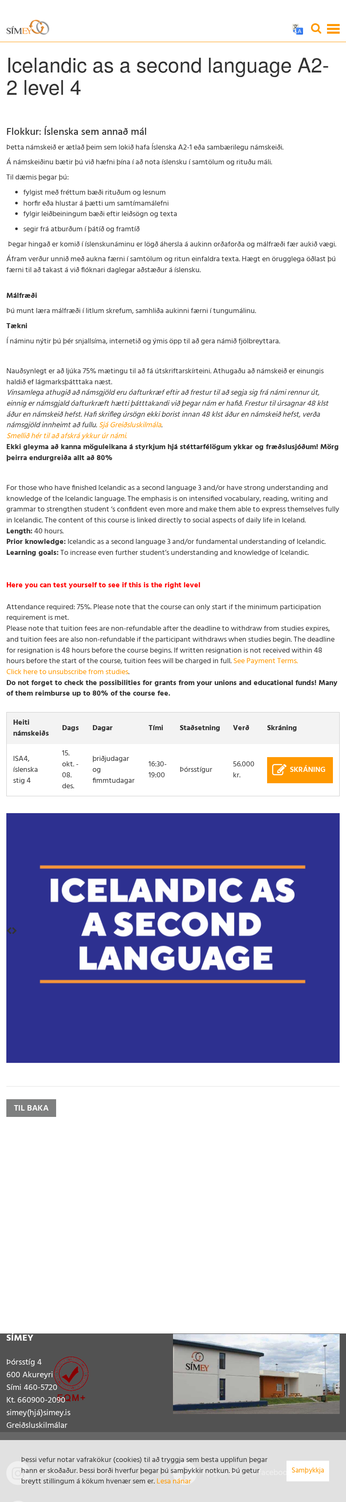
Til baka (31, 1108)
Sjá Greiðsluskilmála (130, 425)
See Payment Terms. (265, 661)
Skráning (307, 770)
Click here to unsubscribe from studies (67, 672)
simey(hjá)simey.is (38, 1413)
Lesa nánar (174, 1481)
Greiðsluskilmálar (37, 1425)
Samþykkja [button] (308, 1470)
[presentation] (9, 931)
